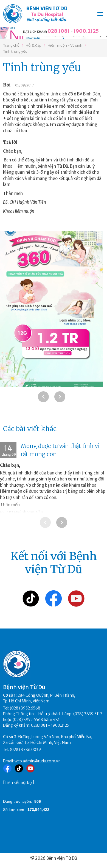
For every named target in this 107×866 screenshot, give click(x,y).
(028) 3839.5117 (87, 713)
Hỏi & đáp (33, 45)
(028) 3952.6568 (25, 708)
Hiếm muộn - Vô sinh (65, 45)
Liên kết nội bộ (18, 782)
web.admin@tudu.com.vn (38, 761)
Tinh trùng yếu (15, 51)
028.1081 (58, 31)
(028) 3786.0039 (25, 749)
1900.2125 (86, 31)
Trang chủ (11, 45)
